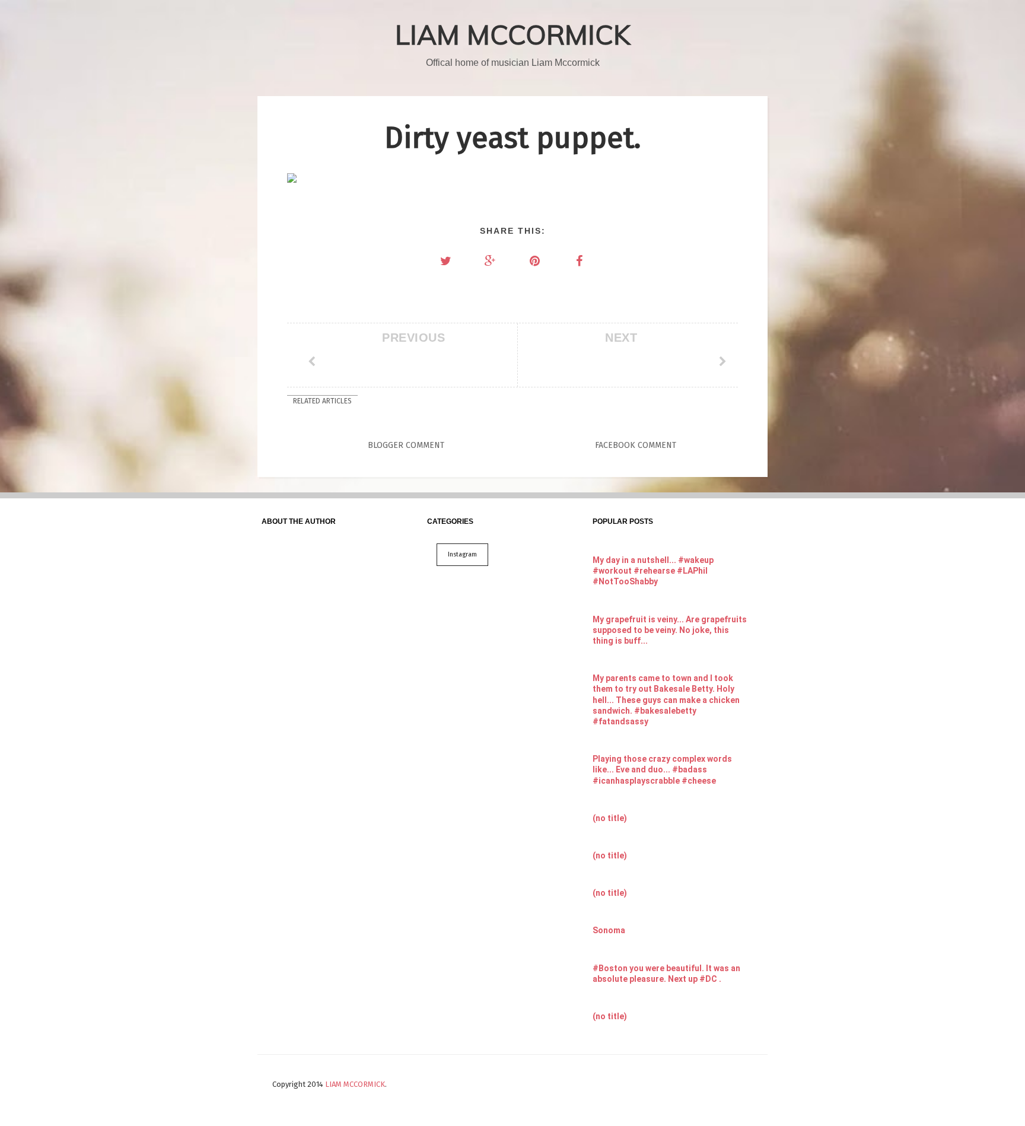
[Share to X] (446, 261)
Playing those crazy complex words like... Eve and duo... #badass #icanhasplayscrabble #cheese (662, 769)
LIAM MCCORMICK (513, 34)
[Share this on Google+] (490, 261)
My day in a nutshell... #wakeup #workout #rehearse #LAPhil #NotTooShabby (653, 570)
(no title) (610, 818)
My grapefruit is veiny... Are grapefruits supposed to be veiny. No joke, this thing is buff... (670, 630)
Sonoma (609, 930)
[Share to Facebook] (579, 261)
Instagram (462, 554)
